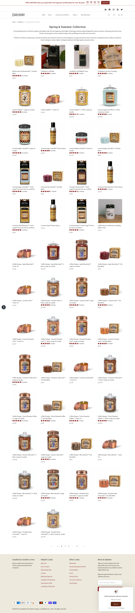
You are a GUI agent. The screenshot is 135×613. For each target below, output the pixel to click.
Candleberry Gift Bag (47, 71)
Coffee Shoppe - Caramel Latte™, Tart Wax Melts (109, 302)
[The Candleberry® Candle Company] (18, 15)
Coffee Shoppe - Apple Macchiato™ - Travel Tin (23, 265)
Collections (20, 22)
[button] (16, 76)
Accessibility (73, 583)
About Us (43, 563)
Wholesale (72, 563)
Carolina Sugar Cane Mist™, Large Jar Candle (23, 149)
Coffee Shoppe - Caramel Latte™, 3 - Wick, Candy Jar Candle (52, 302)
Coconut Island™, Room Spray (50, 225)
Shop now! (105, 2)
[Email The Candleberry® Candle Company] (106, 10)
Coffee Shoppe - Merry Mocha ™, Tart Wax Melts (80, 456)
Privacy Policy (73, 576)
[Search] (108, 15)
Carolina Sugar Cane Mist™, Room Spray (53, 148)
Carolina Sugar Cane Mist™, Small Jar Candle (80, 149)
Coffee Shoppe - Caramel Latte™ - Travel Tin (22, 302)
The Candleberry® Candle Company (28, 609)
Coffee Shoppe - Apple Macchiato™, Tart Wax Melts (110, 265)
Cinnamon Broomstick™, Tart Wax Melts (51, 188)
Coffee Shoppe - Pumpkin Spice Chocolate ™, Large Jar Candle (79, 494)
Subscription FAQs (46, 583)
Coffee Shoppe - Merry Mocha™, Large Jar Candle (52, 494)
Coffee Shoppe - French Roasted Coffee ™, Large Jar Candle (24, 417)
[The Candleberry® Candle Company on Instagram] (114, 10)
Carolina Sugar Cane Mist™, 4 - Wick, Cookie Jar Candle (109, 111)
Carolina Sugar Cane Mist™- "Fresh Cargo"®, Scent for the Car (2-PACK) (23, 188)
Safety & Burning (46, 570)
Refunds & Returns (46, 576)
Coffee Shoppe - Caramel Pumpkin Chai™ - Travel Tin (23, 340)
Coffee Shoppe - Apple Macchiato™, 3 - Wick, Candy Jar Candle (52, 265)
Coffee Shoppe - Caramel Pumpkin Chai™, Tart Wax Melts (108, 340)
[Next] (84, 546)
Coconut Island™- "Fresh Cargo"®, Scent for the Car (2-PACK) (81, 227)
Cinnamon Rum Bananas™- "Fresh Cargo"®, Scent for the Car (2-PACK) (23, 227)
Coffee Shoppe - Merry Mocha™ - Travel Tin (110, 456)
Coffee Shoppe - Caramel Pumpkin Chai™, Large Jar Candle (80, 340)
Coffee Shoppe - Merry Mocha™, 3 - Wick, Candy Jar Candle (24, 494)
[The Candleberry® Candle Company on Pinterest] (118, 10)
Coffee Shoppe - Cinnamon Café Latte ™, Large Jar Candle (24, 379)
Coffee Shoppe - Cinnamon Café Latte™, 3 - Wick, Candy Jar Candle (110, 379)
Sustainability (73, 570)
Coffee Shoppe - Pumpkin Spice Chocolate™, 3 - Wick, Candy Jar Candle (53, 533)
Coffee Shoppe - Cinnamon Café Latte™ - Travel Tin (81, 379)
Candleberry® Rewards (48, 580)
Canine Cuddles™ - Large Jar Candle (23, 110)
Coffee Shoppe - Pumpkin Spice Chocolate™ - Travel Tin (22, 533)
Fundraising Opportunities (77, 567)
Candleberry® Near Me (48, 586)
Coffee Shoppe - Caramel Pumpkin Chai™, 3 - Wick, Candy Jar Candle (51, 340)
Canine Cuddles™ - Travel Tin (50, 110)
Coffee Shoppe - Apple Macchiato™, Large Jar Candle (80, 265)
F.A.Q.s (71, 573)
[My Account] (114, 15)
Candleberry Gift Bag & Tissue (78, 71)
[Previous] (51, 546)
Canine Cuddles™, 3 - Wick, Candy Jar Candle (80, 111)
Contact (43, 573)
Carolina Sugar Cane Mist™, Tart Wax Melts (109, 149)
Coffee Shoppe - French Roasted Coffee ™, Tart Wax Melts (53, 417)
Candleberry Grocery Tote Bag (107, 71)
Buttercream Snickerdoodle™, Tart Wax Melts (24, 72)
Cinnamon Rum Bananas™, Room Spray (110, 187)
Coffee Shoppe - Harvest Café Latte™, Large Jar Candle (52, 456)
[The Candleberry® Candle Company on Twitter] (122, 10)
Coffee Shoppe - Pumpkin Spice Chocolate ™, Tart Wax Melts (107, 494)
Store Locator (45, 567)
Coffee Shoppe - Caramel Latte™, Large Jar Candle (81, 302)
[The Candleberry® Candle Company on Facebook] (110, 10)
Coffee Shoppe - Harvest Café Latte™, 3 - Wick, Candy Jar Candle (24, 456)
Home (14, 22)
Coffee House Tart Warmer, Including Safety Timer (109, 227)
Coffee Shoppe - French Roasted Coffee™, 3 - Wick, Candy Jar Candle (108, 417)
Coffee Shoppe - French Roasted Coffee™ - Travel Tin (79, 417)
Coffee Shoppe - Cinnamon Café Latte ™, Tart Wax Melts (53, 379)
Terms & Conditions (75, 580)
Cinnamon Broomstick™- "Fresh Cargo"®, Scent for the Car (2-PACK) (80, 188)
